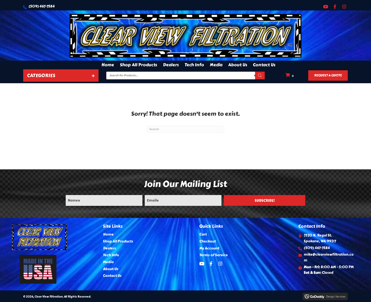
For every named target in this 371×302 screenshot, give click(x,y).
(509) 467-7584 (42, 6)
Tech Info (111, 255)
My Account (209, 248)
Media (108, 262)
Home (108, 234)
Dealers (109, 248)
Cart (203, 234)
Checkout (207, 241)
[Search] (260, 75)
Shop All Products (118, 241)
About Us (110, 269)
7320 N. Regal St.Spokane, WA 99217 (320, 238)
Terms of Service (213, 255)
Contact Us (112, 275)
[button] (325, 6)
